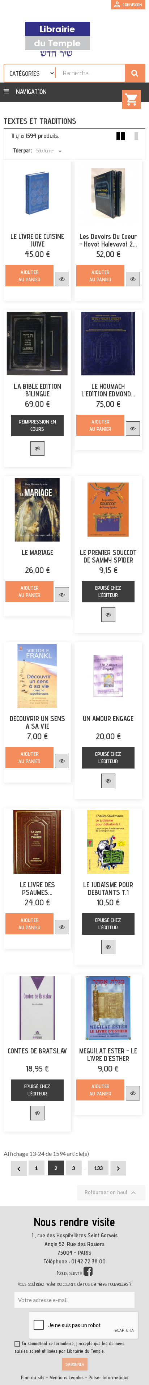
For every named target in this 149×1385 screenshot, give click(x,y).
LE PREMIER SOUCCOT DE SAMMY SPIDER (108, 556)
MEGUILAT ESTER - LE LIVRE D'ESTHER (108, 1054)
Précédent (18, 1169)
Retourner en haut (111, 1192)
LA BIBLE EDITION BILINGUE (37, 390)
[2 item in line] (120, 136)
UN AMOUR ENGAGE (108, 719)
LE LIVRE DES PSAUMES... (37, 888)
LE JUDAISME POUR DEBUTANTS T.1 (108, 888)
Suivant (118, 1168)
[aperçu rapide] (62, 279)
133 (98, 1168)
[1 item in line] (134, 136)
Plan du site (32, 1377)
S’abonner (74, 1364)
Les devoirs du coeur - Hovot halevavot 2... (108, 240)
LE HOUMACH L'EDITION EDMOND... (108, 390)
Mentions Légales (67, 1377)
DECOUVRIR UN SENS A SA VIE (37, 722)
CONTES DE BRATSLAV (37, 1051)
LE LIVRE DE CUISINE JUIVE (37, 240)
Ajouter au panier (29, 275)
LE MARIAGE (37, 552)
